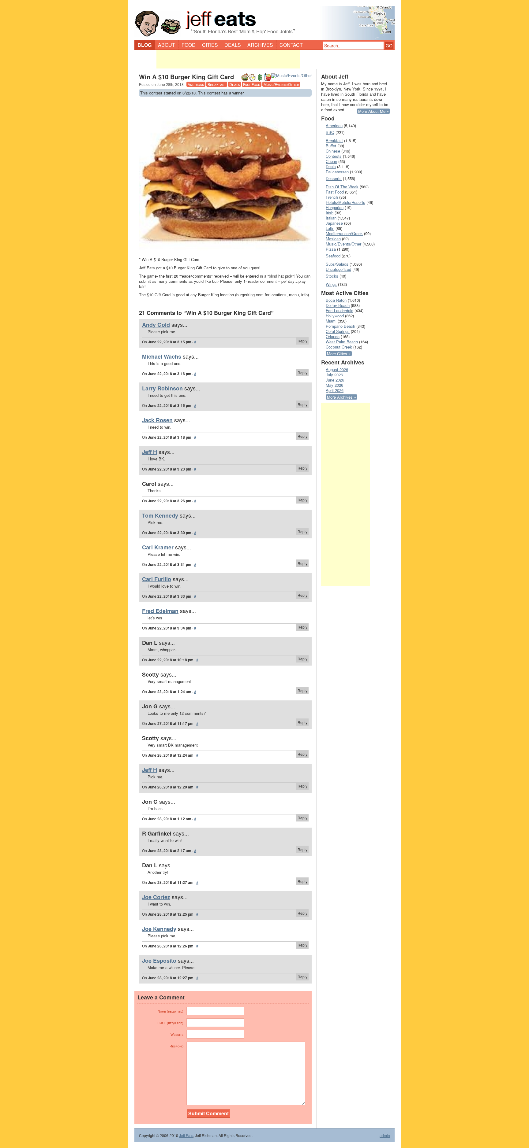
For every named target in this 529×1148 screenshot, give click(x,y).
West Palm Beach (342, 342)
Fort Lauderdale (339, 310)
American (196, 84)
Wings (331, 284)
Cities (210, 44)
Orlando (333, 336)
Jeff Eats (186, 1135)
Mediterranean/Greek (344, 233)
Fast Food (251, 84)
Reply (302, 340)
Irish (329, 213)
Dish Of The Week (342, 187)
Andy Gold (156, 325)
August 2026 (337, 369)
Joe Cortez (156, 897)
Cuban (331, 161)
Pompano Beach (340, 326)
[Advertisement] (228, 59)
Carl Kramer (158, 547)
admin (385, 1135)
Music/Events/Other (281, 84)
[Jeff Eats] (264, 20)
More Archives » (341, 397)
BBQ (330, 132)
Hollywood (335, 316)
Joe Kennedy (159, 929)
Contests (334, 156)
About (166, 44)
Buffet (331, 146)
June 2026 (335, 380)
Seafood (333, 256)
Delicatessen (337, 172)
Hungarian (334, 207)
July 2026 (334, 375)
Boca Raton (336, 300)
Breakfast (217, 84)
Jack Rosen (157, 420)
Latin (330, 228)
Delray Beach (338, 305)
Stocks (332, 276)
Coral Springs (338, 331)
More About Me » (373, 111)
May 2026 (334, 385)
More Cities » (339, 353)
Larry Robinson (162, 388)
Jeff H (149, 452)
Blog (144, 44)
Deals (232, 44)
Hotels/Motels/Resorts (345, 202)
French (332, 197)
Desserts (334, 178)
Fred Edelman (160, 611)
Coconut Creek (339, 347)
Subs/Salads (337, 264)
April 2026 (334, 390)
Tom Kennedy (160, 515)
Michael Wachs (161, 356)
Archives (260, 44)
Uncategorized (338, 269)
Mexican (333, 239)
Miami (331, 321)
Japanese (334, 223)
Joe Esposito (159, 961)
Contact (291, 44)
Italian (331, 218)
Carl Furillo (156, 579)
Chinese (333, 151)
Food (189, 44)
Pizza (331, 249)
